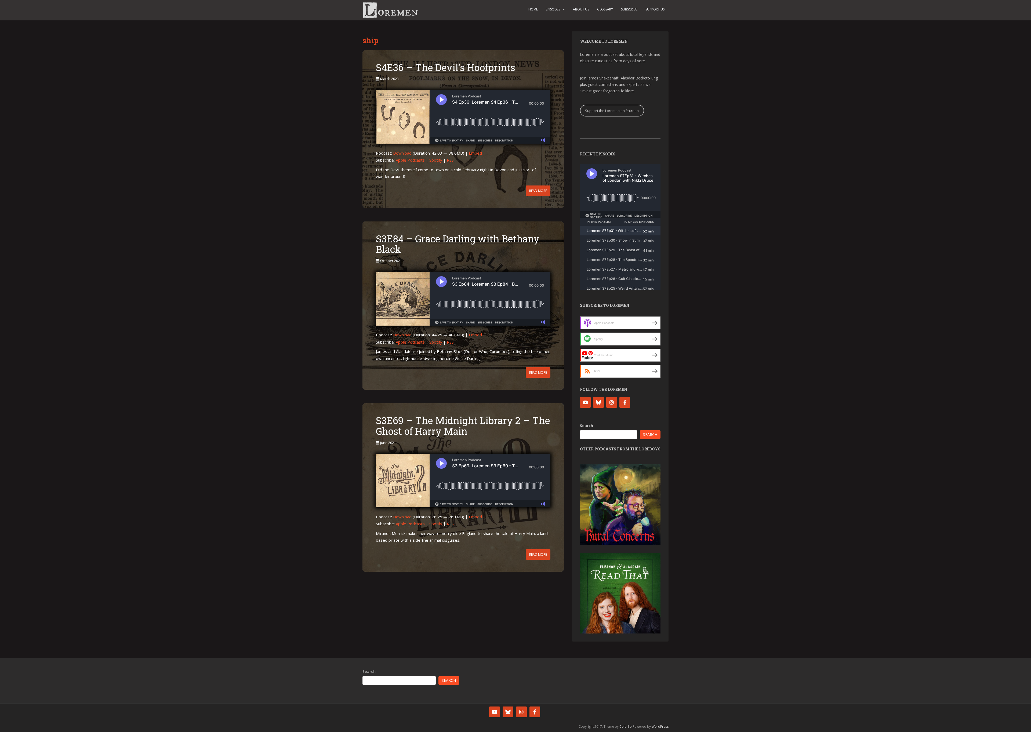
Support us (655, 9)
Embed (475, 153)
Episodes (553, 9)
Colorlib (625, 726)
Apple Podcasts (410, 160)
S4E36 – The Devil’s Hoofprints (445, 67)
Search (586, 425)
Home (533, 9)
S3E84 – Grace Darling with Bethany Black (457, 244)
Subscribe (629, 9)
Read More (538, 190)
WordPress (660, 726)
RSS (450, 160)
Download (402, 153)
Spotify (435, 160)
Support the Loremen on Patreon (612, 110)
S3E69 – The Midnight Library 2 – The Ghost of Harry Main (463, 426)
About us (581, 9)
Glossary (605, 9)
